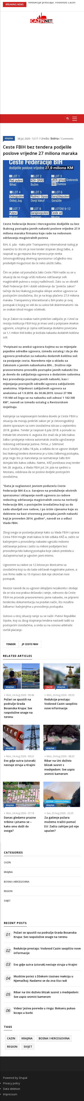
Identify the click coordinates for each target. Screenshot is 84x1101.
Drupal (23, 1078)
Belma (54, 138)
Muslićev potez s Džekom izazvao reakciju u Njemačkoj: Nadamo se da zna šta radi (43, 978)
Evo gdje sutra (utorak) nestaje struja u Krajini (45, 964)
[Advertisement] (42, 70)
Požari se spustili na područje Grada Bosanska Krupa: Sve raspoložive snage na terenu (45, 935)
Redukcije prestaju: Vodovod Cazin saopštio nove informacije (47, 951)
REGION (8, 891)
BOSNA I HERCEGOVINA (57, 801)
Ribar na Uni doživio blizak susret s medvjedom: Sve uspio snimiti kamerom (46, 994)
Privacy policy (11, 1083)
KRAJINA (9, 138)
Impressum (10, 1094)
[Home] (42, 17)
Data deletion (11, 1089)
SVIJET (7, 900)
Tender (11, 644)
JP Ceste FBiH (30, 644)
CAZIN (49, 687)
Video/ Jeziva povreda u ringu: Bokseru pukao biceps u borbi (44, 1010)
